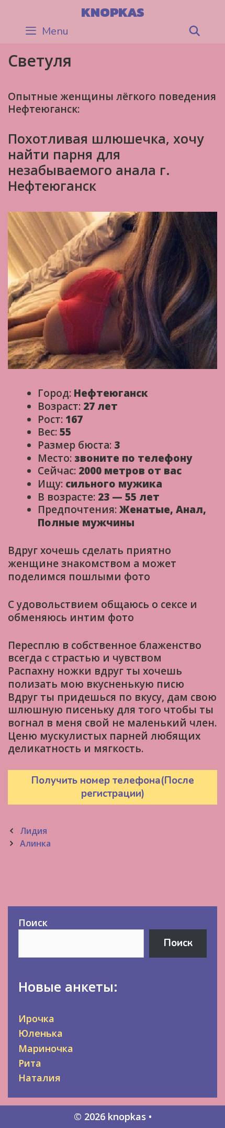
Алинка (35, 843)
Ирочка (36, 1018)
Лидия (33, 831)
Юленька (40, 1033)
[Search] (194, 31)
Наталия (39, 1077)
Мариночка (45, 1048)
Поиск (33, 922)
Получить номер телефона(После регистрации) (112, 787)
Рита (29, 1063)
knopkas (112, 12)
